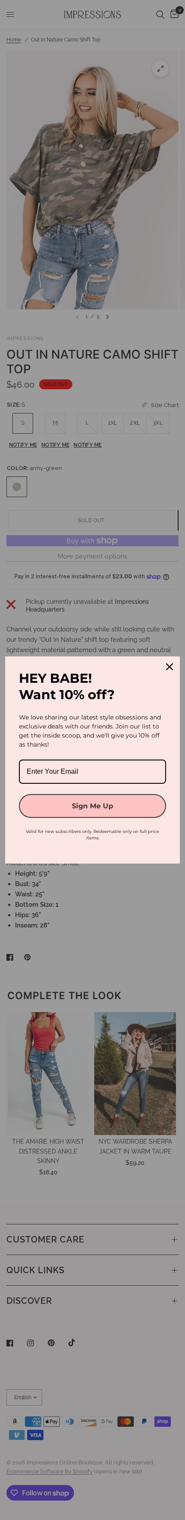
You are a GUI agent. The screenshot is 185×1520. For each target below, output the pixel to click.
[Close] (169, 666)
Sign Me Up (92, 806)
